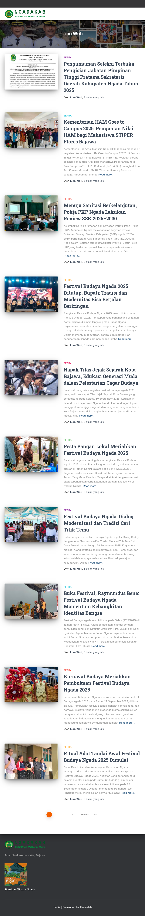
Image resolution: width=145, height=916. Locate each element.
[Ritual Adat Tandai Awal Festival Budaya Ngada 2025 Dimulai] (31, 761)
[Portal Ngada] (27, 13)
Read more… (106, 174)
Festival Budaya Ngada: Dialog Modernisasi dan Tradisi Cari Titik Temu (98, 523)
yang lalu (94, 97)
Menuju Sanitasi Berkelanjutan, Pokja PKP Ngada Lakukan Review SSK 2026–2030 (100, 212)
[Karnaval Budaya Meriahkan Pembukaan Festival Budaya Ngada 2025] (31, 684)
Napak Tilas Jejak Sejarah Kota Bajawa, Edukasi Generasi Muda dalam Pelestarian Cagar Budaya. (102, 376)
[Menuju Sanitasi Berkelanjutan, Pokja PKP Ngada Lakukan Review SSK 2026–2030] (31, 213)
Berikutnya (88, 814)
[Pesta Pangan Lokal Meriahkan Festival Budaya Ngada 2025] (31, 454)
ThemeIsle (86, 907)
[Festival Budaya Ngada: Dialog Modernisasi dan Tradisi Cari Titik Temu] (31, 524)
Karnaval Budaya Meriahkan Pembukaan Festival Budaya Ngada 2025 (97, 683)
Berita (68, 57)
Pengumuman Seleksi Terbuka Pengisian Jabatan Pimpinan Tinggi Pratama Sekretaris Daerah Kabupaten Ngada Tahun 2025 (101, 77)
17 (73, 814)
